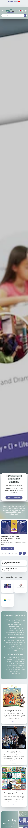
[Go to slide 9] (13, 553)
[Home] (10, 10)
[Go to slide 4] (6, 553)
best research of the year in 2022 (16, 660)
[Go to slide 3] (5, 553)
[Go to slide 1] (2, 553)
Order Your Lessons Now (14, 497)
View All (14, 721)
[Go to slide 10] (15, 553)
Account (23, 11)
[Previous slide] (20, 553)
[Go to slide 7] (11, 553)
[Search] (25, 15)
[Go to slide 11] (16, 553)
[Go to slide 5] (8, 553)
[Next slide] (24, 553)
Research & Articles (8, 549)
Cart (26, 11)
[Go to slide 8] (12, 553)
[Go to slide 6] (9, 553)
